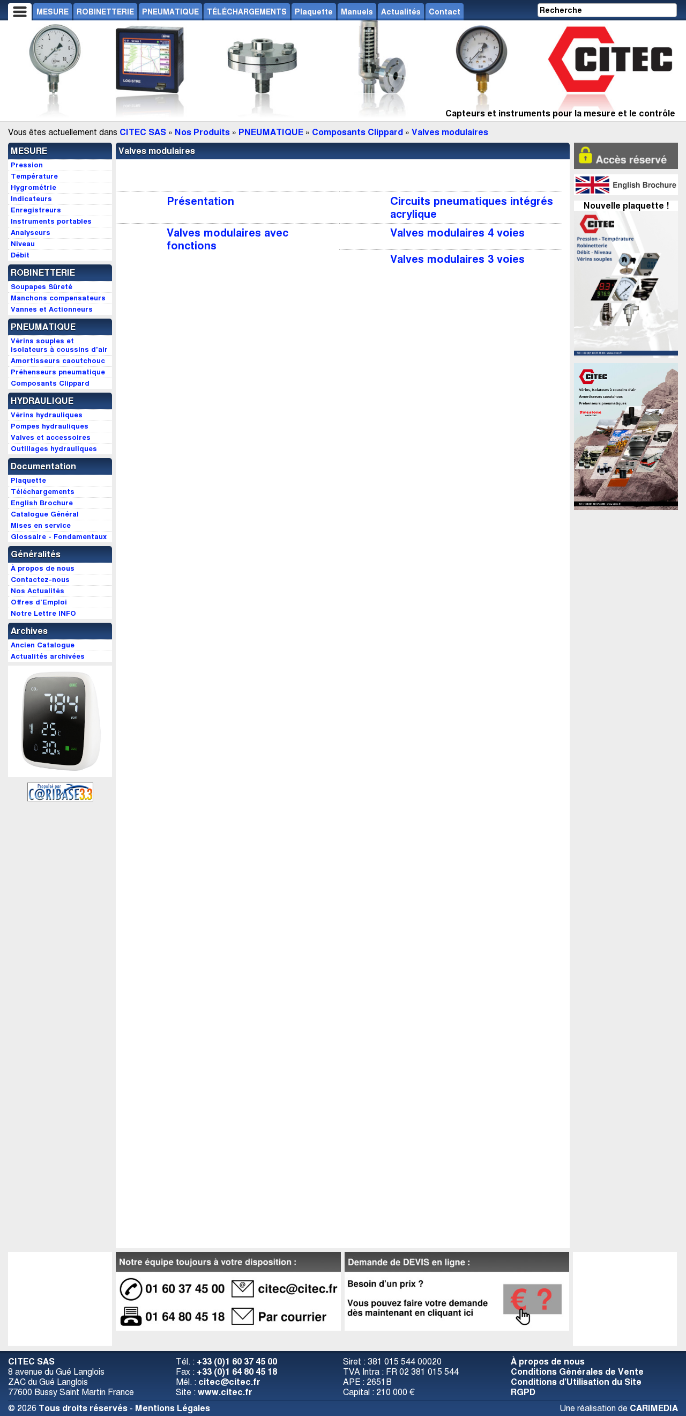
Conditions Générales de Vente (577, 1371)
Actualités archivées (48, 656)
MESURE (52, 12)
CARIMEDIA (654, 1408)
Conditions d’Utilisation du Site (576, 1381)
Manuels (357, 12)
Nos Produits (202, 132)
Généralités (36, 554)
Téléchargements (42, 492)
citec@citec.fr (229, 1381)
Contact (444, 12)
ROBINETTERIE (105, 12)
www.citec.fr (225, 1392)
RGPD (523, 1392)
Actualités (401, 12)
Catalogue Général (45, 514)
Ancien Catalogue (42, 645)
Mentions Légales (172, 1408)
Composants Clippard (357, 132)
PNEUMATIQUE (170, 12)
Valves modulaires (450, 132)
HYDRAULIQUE (42, 400)
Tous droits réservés (83, 1408)
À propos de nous (548, 1361)
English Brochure (42, 503)
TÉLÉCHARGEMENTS (247, 12)
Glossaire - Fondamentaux (59, 537)
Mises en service (41, 525)
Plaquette (314, 12)
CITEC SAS (143, 132)
